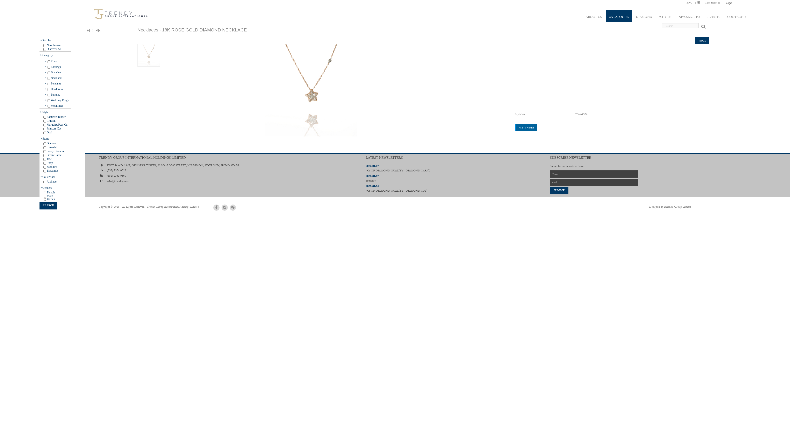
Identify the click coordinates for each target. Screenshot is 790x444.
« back (702, 40)
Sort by (46, 40)
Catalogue (619, 17)
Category (47, 55)
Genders (47, 187)
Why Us (665, 17)
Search (48, 205)
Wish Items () (712, 2)
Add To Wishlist (526, 127)
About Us (594, 17)
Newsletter (689, 17)
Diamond (644, 17)
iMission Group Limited (677, 206)
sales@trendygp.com (118, 181)
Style (45, 112)
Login (729, 3)
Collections (48, 176)
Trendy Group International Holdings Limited (173, 206)
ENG (689, 2)
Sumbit (559, 190)
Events (713, 17)
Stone (45, 138)
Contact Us (737, 17)
